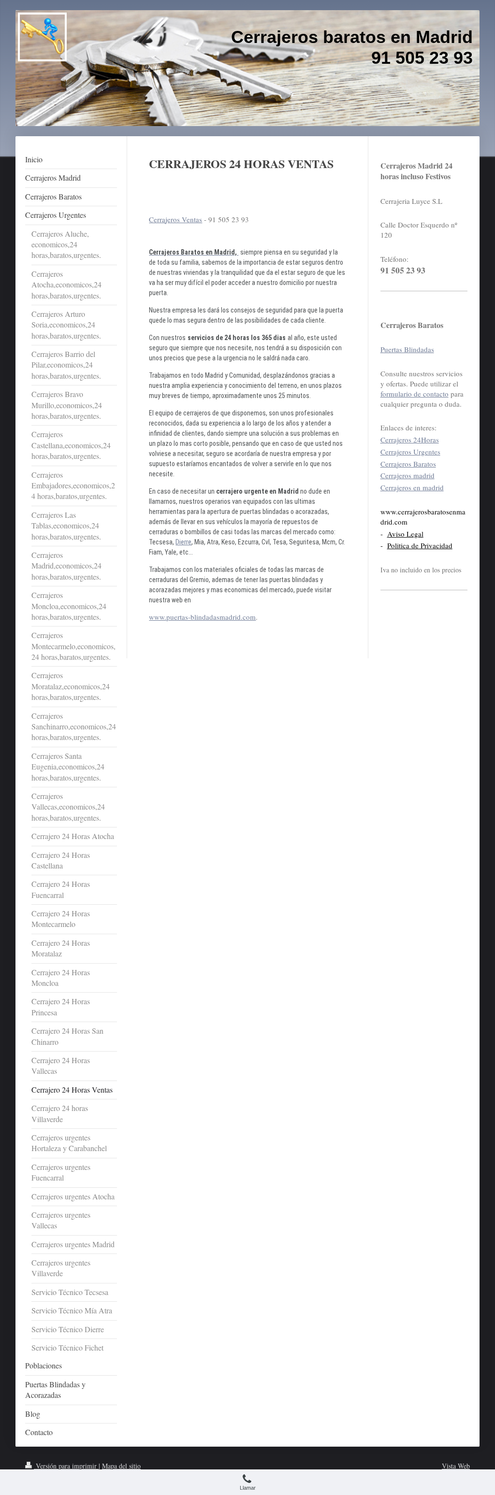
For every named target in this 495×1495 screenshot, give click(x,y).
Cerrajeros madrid (407, 475)
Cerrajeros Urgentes (410, 451)
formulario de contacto (414, 394)
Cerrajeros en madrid (412, 487)
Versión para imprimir (66, 1465)
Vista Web (456, 1465)
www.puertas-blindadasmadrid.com (202, 617)
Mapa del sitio (121, 1465)
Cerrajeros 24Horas (409, 439)
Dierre (183, 542)
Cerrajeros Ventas (175, 219)
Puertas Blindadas (407, 349)
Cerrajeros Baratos (408, 464)
